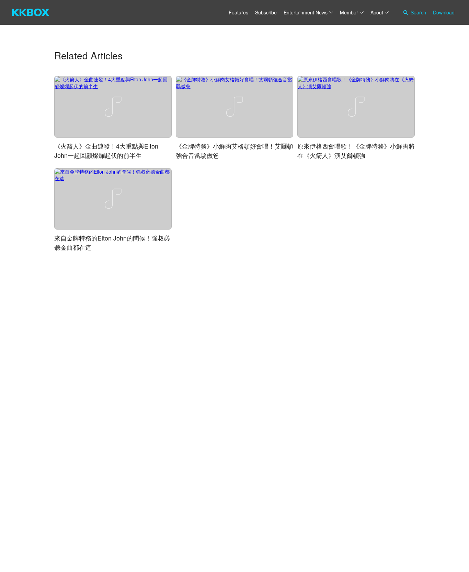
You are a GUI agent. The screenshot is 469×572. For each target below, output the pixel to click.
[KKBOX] (30, 12)
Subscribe (266, 12)
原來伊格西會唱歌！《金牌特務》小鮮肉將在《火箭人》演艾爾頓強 (356, 150)
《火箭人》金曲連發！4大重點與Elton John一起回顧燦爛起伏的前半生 (106, 150)
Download (444, 12)
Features (238, 12)
